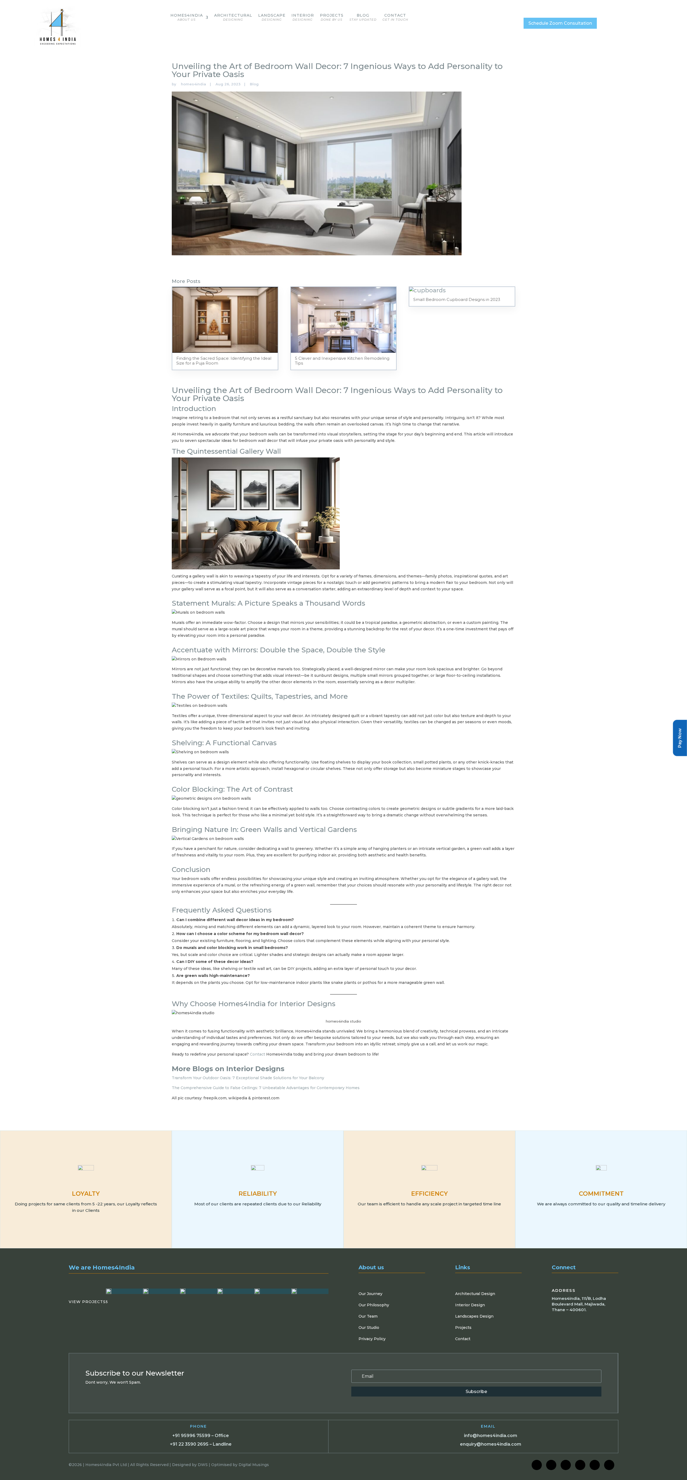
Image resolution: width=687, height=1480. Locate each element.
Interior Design (470, 1305)
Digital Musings (254, 1464)
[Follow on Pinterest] (609, 1465)
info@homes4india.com (490, 1435)
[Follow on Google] (595, 1465)
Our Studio (369, 1327)
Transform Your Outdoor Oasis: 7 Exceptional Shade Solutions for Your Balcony (248, 1077)
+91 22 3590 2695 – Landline (201, 1444)
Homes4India (186, 17)
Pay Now (679, 738)
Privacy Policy (372, 1338)
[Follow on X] (580, 1465)
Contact (395, 17)
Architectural (233, 17)
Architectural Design (475, 1293)
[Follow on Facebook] (537, 1465)
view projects (88, 1301)
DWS (203, 1464)
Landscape (272, 17)
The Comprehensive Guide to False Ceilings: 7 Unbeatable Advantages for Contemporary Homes (266, 1087)
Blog (363, 17)
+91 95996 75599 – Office (200, 1435)
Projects (332, 17)
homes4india (193, 84)
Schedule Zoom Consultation (560, 23)
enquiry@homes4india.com (490, 1444)
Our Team (368, 1316)
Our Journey (370, 1293)
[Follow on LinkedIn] (566, 1465)
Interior (302, 17)
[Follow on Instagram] (551, 1465)
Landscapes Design (474, 1316)
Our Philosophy (374, 1305)
